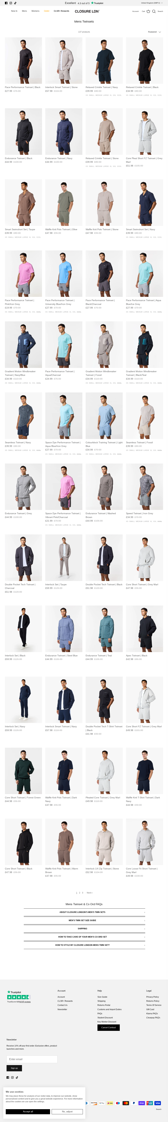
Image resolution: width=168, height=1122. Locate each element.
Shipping (101, 1001)
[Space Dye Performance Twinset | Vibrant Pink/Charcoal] (63, 487)
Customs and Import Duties (109, 1009)
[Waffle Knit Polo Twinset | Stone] (104, 202)
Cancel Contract (108, 1027)
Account (61, 997)
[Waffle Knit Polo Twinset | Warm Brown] (63, 842)
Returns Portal (103, 1005)
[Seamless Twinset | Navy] (23, 415)
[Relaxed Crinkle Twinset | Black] (144, 60)
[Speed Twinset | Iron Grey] (144, 487)
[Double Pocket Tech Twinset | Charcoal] (23, 557)
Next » (90, 893)
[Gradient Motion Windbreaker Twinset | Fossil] (104, 344)
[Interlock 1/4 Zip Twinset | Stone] (104, 842)
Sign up (14, 1068)
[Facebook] (6, 3)
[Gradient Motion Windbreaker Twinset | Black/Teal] (144, 344)
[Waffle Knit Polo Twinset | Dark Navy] (63, 771)
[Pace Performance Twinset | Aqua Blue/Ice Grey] (144, 273)
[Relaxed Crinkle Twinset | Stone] (104, 131)
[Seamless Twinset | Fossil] (144, 415)
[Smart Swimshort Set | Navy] (144, 202)
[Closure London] (87, 11)
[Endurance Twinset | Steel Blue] (63, 629)
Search (158, 1109)
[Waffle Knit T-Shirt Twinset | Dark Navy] (144, 771)
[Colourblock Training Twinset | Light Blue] (104, 415)
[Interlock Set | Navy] (23, 700)
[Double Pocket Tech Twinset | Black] (104, 557)
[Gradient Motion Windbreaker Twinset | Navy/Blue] (23, 344)
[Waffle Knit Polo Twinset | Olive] (63, 202)
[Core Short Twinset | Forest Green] (23, 771)
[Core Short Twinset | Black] (23, 842)
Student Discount (105, 1018)
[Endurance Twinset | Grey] (23, 487)
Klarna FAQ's (152, 1013)
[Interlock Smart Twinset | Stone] (63, 60)
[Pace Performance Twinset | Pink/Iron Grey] (23, 273)
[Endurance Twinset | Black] (23, 131)
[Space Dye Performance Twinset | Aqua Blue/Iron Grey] (63, 415)
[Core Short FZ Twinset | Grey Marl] (144, 700)
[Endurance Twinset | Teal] (104, 629)
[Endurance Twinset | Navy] (63, 131)
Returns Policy (152, 1001)
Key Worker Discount (106, 1022)
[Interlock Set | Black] (23, 629)
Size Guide (102, 997)
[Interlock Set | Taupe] (63, 557)
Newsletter (62, 1009)
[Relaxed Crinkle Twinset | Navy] (104, 60)
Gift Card (150, 1009)
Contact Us (62, 1005)
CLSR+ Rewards (65, 1001)
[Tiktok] (15, 3)
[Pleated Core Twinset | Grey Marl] (104, 771)
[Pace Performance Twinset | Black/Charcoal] (104, 273)
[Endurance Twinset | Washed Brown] (104, 487)
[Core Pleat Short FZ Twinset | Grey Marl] (144, 131)
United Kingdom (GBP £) (150, 3)
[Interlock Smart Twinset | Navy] (63, 700)
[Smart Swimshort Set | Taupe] (23, 202)
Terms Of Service (153, 1005)
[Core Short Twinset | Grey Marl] (144, 557)
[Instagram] (11, 3)
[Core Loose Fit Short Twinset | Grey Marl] (144, 842)
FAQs (99, 1013)
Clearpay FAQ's (153, 1018)
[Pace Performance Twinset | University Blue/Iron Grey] (63, 273)
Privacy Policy (152, 997)
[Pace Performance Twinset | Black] (23, 60)
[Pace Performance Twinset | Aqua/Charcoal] (63, 344)
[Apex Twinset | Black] (144, 629)
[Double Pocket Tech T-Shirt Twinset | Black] (104, 700)
